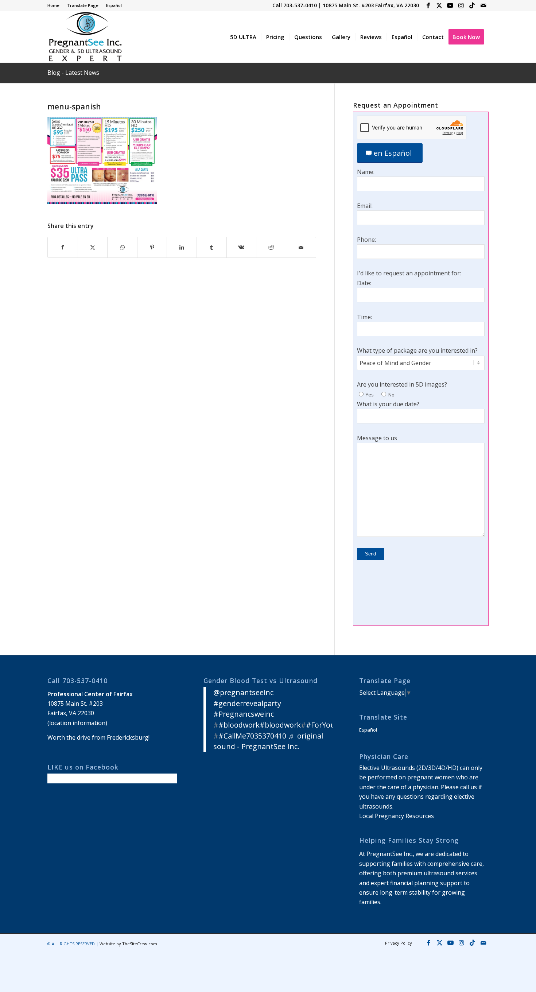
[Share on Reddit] (271, 247)
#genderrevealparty (247, 703)
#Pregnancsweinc (243, 714)
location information (77, 723)
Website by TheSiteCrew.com (128, 943)
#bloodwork (239, 725)
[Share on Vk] (241, 247)
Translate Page (82, 5)
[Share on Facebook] (63, 247)
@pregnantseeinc (243, 692)
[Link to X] (439, 5)
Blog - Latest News (73, 73)
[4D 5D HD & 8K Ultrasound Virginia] (84, 36)
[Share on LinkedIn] (182, 247)
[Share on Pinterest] (152, 247)
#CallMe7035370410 (252, 736)
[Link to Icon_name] (472, 5)
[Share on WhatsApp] (122, 247)
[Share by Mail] (301, 247)
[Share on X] (93, 247)
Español (114, 5)
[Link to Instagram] (461, 5)
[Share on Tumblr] (211, 247)
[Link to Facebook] (428, 5)
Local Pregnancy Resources (396, 816)
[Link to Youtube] (450, 5)
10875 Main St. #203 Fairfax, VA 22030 (371, 5)
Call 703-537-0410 (294, 5)
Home (53, 5)
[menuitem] (55, 5)
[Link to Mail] (483, 5)
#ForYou (320, 725)
